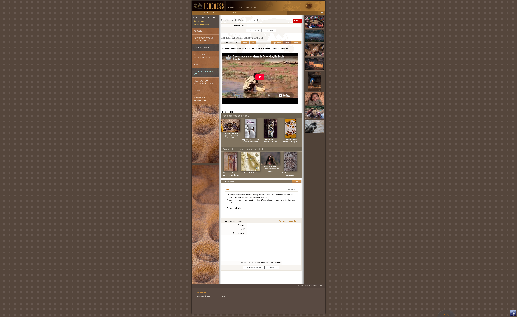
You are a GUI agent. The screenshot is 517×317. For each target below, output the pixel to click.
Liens (223, 296)
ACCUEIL (198, 31)
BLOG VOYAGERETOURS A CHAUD (202, 56)
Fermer (297, 21)
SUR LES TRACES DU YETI (203, 72)
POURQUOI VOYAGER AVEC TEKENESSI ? (203, 39)
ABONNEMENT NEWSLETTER (200, 99)
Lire (253, 43)
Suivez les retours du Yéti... (225, 13)
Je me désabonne (201, 24)
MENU (287, 43)
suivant (296, 43)
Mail (243, 229)
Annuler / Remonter (288, 221)
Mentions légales (203, 296)
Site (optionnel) (239, 233)
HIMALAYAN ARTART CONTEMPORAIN (203, 82)
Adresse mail (239, 25)
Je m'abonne (199, 21)
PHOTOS (197, 64)
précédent (277, 43)
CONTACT (198, 91)
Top (296, 181)
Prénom (241, 225)
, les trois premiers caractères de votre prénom (260, 263)
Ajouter (245, 43)
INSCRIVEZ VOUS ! (202, 48)
